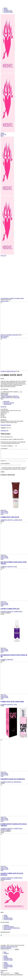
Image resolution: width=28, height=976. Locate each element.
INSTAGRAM (7, 929)
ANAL (15, 566)
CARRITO (6, 925)
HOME (5, 915)
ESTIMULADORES (6, 829)
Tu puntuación (4, 445)
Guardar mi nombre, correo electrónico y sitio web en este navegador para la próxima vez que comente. (13, 468)
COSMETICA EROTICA (9, 298)
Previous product (5, 301)
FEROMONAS (17, 782)
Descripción (6, 401)
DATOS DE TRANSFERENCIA (12, 928)
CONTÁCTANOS (8, 919)
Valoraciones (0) (7, 404)
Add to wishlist (4, 394)
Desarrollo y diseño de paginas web (9, 946)
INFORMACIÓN (8, 918)
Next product (4, 337)
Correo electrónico (5, 463)
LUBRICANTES (19, 298)
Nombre (3, 460)
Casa (2, 298)
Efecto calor (16, 397)
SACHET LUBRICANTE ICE (8, 371)
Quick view (3, 510)
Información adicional (9, 402)
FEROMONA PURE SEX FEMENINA (13, 779)
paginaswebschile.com (6, 948)
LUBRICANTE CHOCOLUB (10, 517)
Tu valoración (4, 448)
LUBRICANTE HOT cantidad (9, 391)
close (2, 971)
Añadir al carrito (4, 393)
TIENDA (6, 916)
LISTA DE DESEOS (9, 926)
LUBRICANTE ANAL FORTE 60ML (12, 701)
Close (2, 514)
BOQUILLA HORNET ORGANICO (10, 335)
